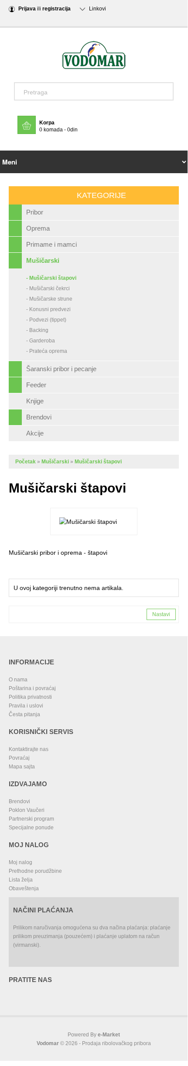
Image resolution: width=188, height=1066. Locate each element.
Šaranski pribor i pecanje (61, 368)
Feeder (36, 385)
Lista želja (21, 880)
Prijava (27, 9)
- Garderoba (40, 341)
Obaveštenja (24, 888)
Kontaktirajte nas (28, 749)
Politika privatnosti (30, 697)
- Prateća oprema (46, 351)
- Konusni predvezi (48, 309)
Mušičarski (42, 260)
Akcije (35, 433)
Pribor (34, 212)
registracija (56, 9)
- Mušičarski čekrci (48, 288)
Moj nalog (20, 862)
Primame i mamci (51, 244)
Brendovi (38, 417)
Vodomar (48, 1043)
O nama (18, 680)
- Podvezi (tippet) (46, 320)
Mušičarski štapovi (98, 462)
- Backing (37, 330)
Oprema (38, 228)
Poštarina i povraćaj (32, 688)
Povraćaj (19, 758)
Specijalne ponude (31, 828)
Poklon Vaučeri (26, 810)
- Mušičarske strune (49, 299)
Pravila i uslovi (26, 706)
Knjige (35, 401)
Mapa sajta (22, 767)
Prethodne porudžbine (35, 871)
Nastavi (161, 614)
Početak (25, 462)
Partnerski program (31, 819)
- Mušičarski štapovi (51, 278)
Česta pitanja (24, 714)
